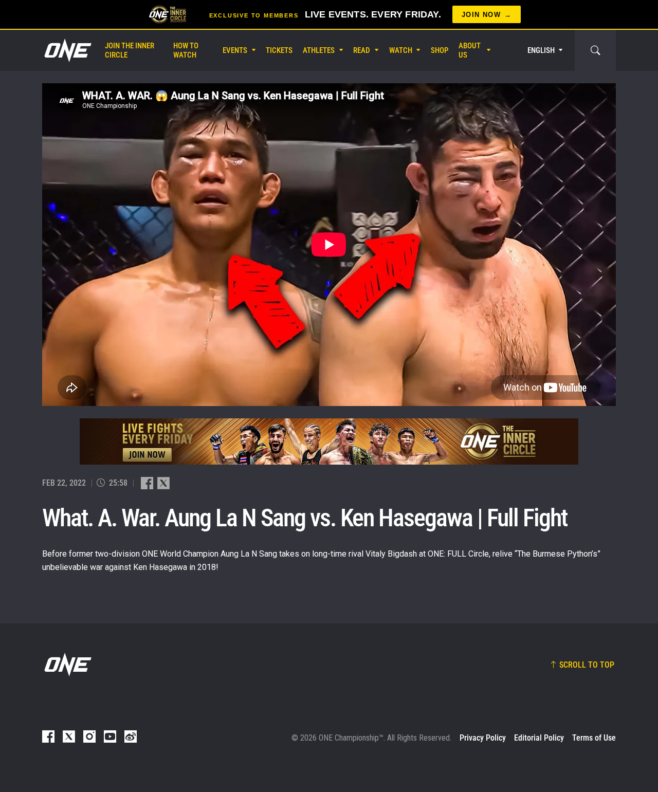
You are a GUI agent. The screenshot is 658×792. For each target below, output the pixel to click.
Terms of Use (594, 738)
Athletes (319, 50)
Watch (400, 50)
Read (361, 50)
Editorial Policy (539, 738)
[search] (595, 50)
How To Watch (185, 50)
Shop (439, 50)
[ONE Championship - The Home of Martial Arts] (67, 50)
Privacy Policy (483, 738)
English (541, 50)
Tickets (279, 50)
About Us (470, 50)
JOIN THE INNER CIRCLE (129, 50)
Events (235, 50)
